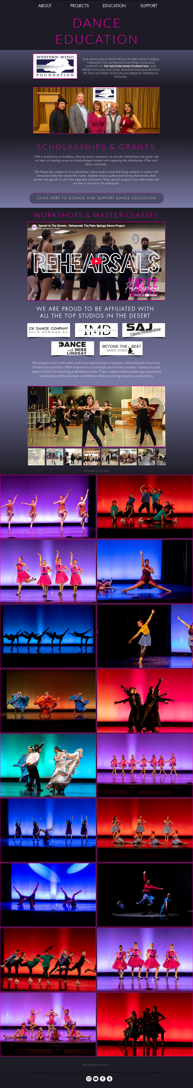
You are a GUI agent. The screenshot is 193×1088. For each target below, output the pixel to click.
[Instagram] (89, 1079)
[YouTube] (95, 1079)
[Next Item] (161, 416)
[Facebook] (102, 1079)
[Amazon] (109, 1079)
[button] (45, 5)
